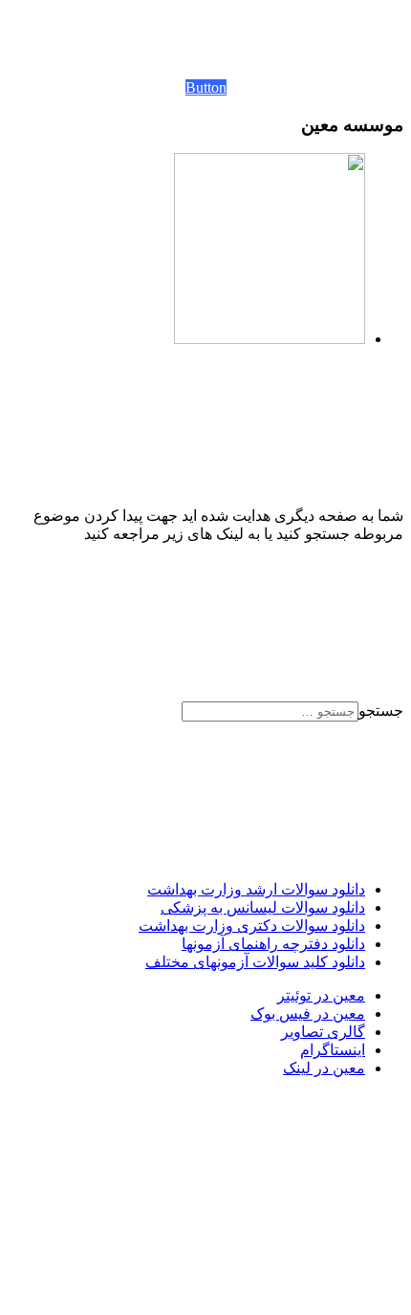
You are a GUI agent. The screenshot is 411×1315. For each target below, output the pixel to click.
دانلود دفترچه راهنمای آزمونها (273, 944)
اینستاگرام (332, 1050)
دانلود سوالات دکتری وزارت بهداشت (252, 925)
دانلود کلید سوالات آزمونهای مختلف (255, 962)
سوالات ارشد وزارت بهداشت (237, 889)
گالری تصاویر (323, 1032)
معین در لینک (324, 1068)
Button (206, 87)
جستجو (380, 710)
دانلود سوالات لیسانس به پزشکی (263, 907)
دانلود (346, 889)
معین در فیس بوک (307, 1013)
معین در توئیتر (321, 995)
